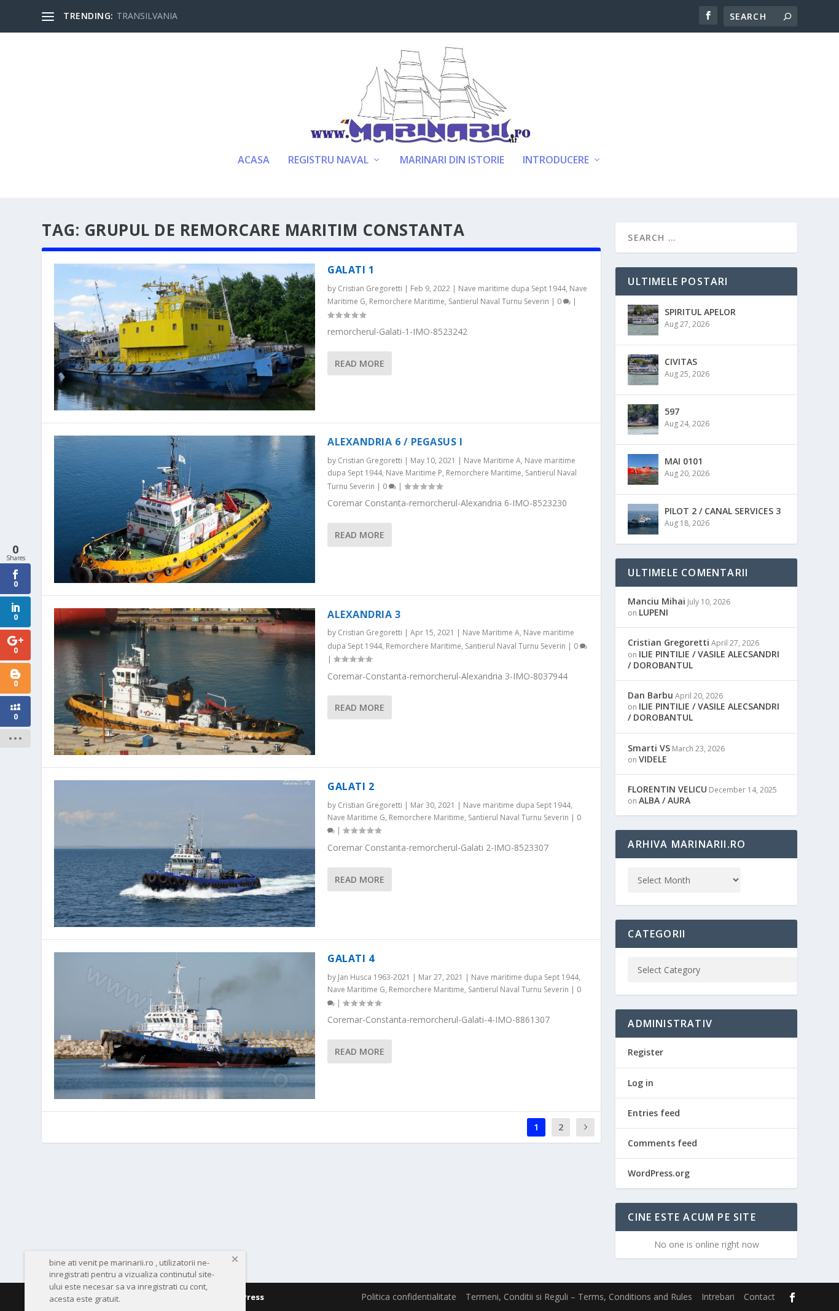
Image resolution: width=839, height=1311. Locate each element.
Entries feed (654, 1113)
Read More (359, 363)
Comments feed (662, 1143)
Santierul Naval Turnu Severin (498, 301)
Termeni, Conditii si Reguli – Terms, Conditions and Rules (579, 1296)
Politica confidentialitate (408, 1296)
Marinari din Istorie (452, 160)
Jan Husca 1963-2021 (374, 977)
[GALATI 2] (184, 853)
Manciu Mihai (656, 601)
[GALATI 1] (184, 337)
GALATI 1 (350, 269)
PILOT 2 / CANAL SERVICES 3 (723, 511)
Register (645, 1052)
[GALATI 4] (184, 1025)
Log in (641, 1083)
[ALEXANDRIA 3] (184, 681)
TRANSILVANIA (147, 16)
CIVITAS (681, 361)
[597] (643, 419)
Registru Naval (328, 160)
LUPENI (653, 612)
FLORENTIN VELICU (667, 789)
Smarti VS (649, 748)
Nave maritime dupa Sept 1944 (512, 288)
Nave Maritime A (492, 460)
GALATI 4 (350, 958)
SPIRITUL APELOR (700, 312)
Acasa (254, 160)
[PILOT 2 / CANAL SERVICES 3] (643, 519)
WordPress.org (659, 1173)
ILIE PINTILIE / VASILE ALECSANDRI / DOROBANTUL (703, 659)
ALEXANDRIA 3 (363, 614)
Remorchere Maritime (407, 301)
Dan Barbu (650, 695)
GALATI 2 (350, 786)
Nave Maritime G (356, 817)
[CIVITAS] (643, 369)
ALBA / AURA (664, 800)
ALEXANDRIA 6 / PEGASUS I (394, 441)
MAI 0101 (684, 461)
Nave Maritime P (414, 473)
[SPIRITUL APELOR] (643, 320)
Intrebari (718, 1296)
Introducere (556, 160)
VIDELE (653, 759)
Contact (759, 1296)
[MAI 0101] (643, 469)
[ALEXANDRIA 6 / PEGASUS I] (184, 509)
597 (672, 411)
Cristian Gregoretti (370, 288)
